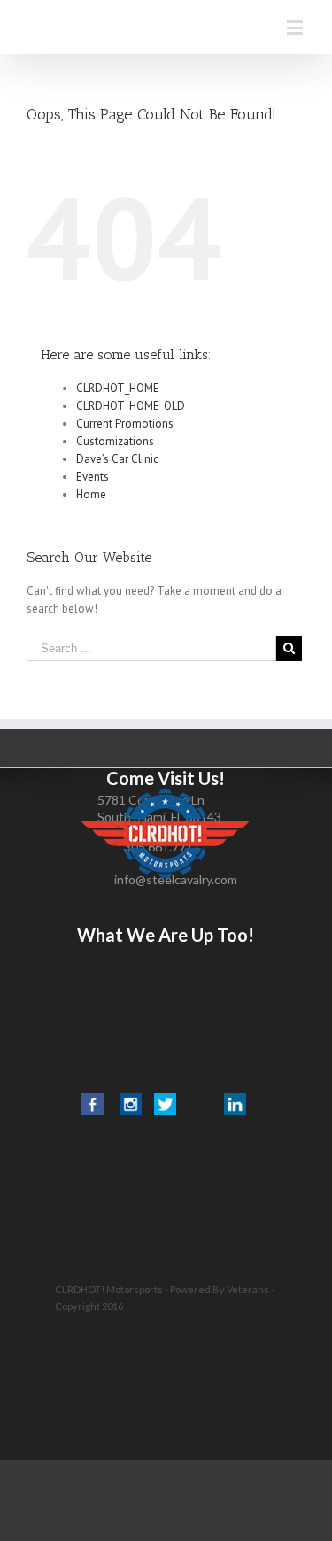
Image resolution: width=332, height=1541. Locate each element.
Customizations (115, 441)
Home (91, 494)
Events (92, 476)
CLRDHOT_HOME (117, 388)
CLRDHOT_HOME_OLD (130, 405)
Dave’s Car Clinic (117, 458)
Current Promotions (125, 423)
